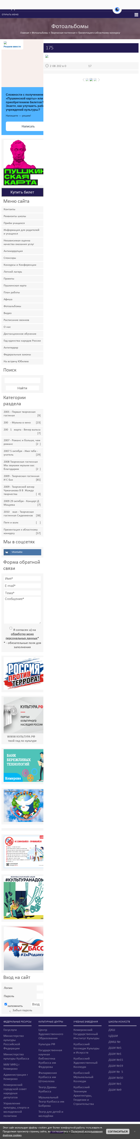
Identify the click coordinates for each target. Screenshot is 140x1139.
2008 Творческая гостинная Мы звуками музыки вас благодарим (21, 465)
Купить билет (22, 192)
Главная (24, 33)
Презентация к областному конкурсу (99, 33)
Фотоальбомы (40, 33)
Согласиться (118, 1131)
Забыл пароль (22, 1010)
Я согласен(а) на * (22, 634)
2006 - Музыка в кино (17, 422)
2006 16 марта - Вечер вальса (22, 429)
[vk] (22, 552)
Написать (28, 126)
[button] (117, 11)
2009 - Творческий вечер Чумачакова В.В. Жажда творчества (19, 490)
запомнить (15, 1006)
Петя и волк (11, 522)
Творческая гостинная (62, 33)
